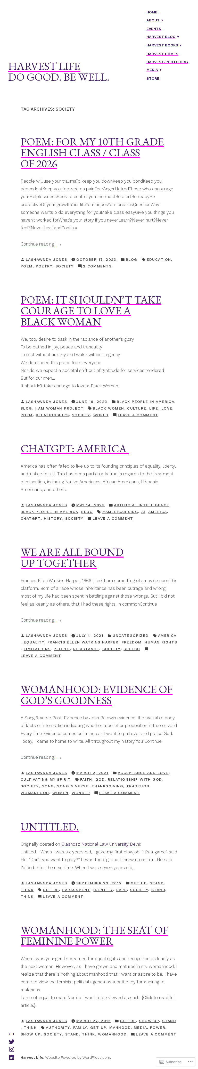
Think (27, 890)
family (80, 1027)
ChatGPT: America (75, 448)
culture (136, 408)
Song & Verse (72, 786)
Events (153, 29)
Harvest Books (162, 45)
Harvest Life (44, 66)
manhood (120, 1027)
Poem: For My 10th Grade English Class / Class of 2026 (92, 152)
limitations (37, 649)
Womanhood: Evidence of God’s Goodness (96, 694)
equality (34, 642)
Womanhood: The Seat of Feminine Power (94, 935)
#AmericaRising (120, 512)
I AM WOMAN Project (59, 408)
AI (143, 512)
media (140, 1027)
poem (27, 266)
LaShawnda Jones (46, 259)
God (100, 779)
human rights (161, 642)
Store (152, 78)
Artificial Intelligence (141, 505)
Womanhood (35, 793)
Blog (131, 259)
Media (152, 70)
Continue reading (38, 244)
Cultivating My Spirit (46, 779)
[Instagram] (11, 1049)
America (157, 512)
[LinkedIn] (11, 1057)
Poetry (44, 266)
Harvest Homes (162, 54)
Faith (86, 779)
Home (151, 12)
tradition (138, 786)
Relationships (52, 415)
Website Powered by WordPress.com (77, 1057)
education (159, 259)
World (101, 415)
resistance (86, 649)
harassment (76, 890)
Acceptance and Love (143, 773)
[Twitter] (11, 1041)
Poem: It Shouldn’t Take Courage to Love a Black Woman (91, 310)
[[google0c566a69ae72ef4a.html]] (11, 1033)
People (62, 649)
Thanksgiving (107, 786)
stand (157, 883)
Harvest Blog (161, 37)
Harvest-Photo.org (167, 62)
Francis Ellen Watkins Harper (83, 642)
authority (58, 1027)
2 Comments (97, 267)
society (64, 266)
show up (149, 1021)
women (60, 793)
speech (131, 649)
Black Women (108, 408)
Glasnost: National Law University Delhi (100, 844)
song (48, 786)
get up (139, 883)
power (157, 1027)
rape (121, 890)
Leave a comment (138, 415)
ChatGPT (31, 518)
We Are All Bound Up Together (72, 557)
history (53, 518)
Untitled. (50, 826)
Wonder (81, 793)
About (153, 20)
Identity (103, 890)
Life (153, 408)
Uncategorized (130, 635)
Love (166, 408)
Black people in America (146, 401)
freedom (132, 642)
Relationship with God (135, 779)
